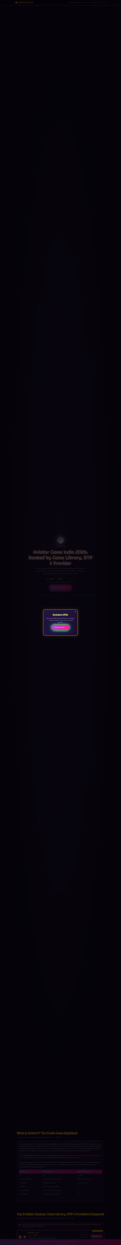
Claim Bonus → (60, 627)
